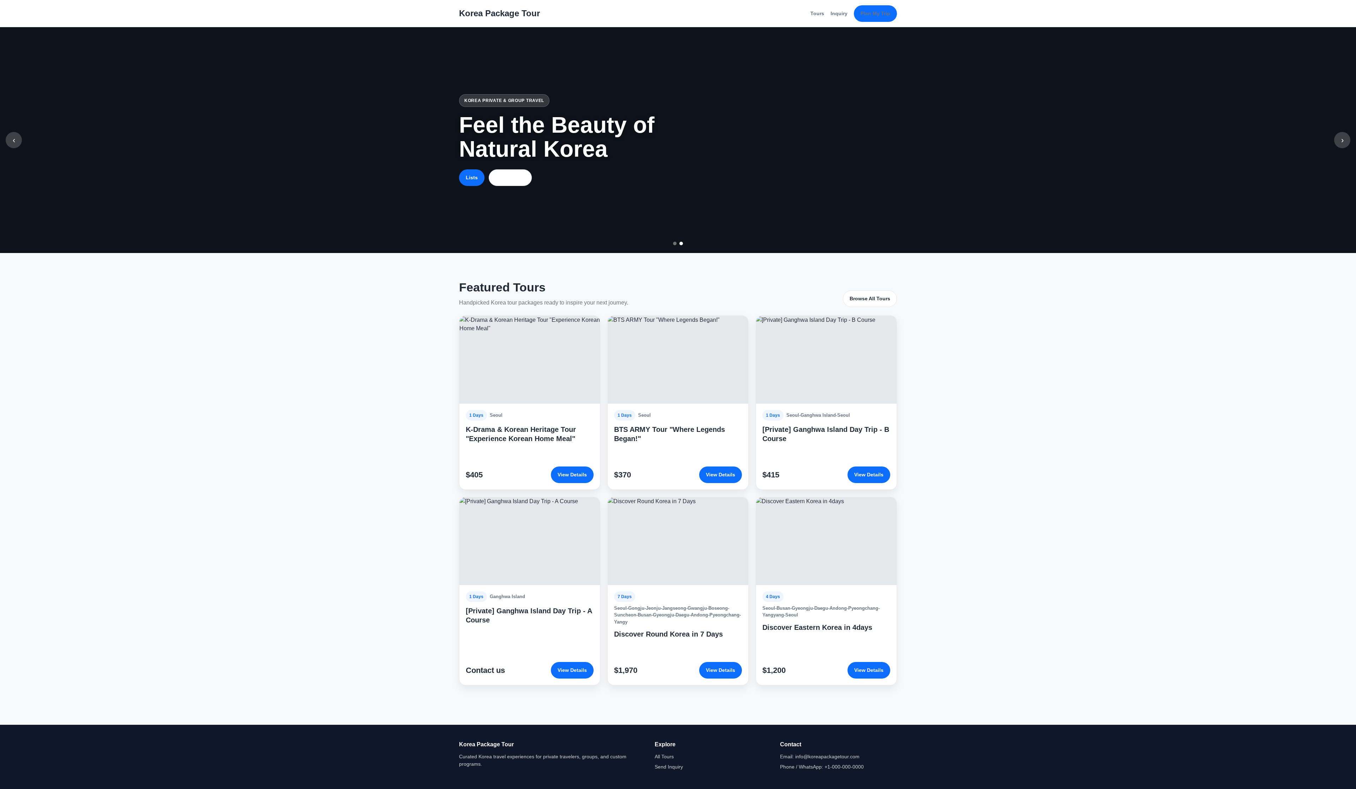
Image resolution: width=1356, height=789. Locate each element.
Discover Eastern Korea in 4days (817, 627)
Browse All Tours (870, 298)
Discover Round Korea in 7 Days (668, 634)
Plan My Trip (875, 13)
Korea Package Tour (499, 13)
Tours (817, 13)
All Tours (664, 756)
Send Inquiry (669, 767)
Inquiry (839, 13)
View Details (572, 474)
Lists (472, 177)
